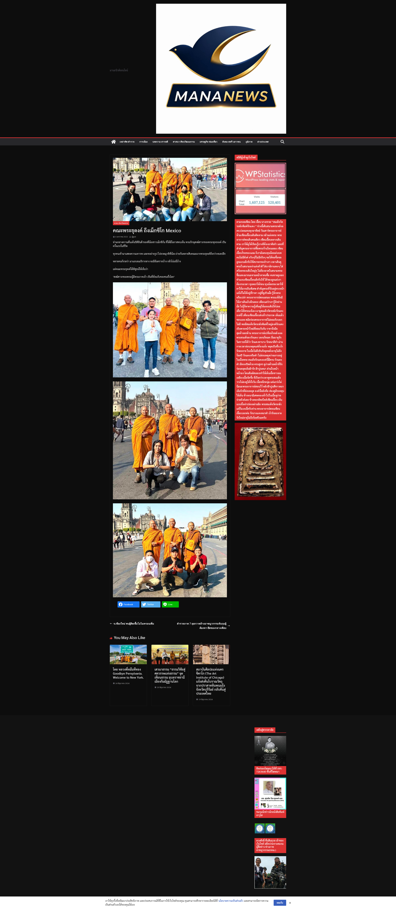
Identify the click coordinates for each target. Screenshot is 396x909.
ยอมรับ (280, 902)
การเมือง (143, 141)
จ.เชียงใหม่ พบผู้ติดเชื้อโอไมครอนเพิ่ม (134, 623)
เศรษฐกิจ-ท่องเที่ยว (208, 141)
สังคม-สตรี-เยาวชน (231, 141)
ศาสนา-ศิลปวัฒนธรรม (184, 141)
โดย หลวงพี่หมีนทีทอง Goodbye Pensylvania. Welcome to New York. (128, 673)
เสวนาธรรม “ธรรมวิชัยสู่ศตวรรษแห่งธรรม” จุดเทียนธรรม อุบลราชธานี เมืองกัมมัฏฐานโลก (170, 675)
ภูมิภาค (249, 141)
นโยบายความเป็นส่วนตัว (231, 900)
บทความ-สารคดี (160, 141)
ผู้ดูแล (134, 236)
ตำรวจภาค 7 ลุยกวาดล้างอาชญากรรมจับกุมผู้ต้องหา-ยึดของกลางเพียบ (201, 626)
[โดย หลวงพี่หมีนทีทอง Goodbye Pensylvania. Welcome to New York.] (128, 646)
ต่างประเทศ (263, 141)
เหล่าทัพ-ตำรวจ (127, 141)
